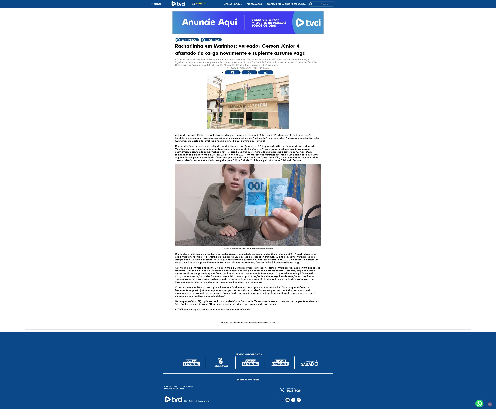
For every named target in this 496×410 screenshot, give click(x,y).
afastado (227, 322)
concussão (234, 322)
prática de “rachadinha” (254, 137)
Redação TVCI (237, 68)
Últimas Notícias (233, 4)
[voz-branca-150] (250, 363)
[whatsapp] (291, 390)
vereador (272, 322)
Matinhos (256, 322)
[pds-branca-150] (309, 363)
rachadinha (264, 322)
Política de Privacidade (248, 379)
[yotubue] (287, 398)
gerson (240, 322)
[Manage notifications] (490, 404)
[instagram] (299, 398)
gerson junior (248, 322)
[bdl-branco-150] (191, 363)
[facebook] (293, 398)
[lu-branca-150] (280, 363)
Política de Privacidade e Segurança (286, 4)
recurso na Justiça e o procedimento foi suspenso (202, 262)
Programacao (254, 4)
